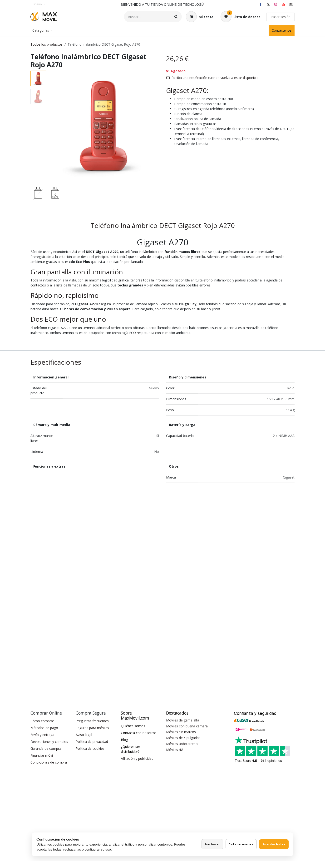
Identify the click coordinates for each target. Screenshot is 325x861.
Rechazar (212, 844)
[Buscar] (176, 16)
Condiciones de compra (48, 762)
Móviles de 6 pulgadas (183, 737)
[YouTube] (283, 4)
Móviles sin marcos (181, 732)
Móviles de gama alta (182, 720)
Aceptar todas (273, 844)
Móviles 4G (174, 749)
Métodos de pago (44, 728)
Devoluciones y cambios (49, 741)
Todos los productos (46, 44)
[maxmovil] (291, 4)
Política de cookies (90, 748)
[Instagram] (275, 4)
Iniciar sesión (281, 17)
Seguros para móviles (92, 728)
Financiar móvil (42, 755)
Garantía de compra (45, 748)
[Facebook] (260, 4)
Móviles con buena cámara (187, 726)
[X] (268, 4)
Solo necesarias (241, 844)
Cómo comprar (42, 721)
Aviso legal (84, 734)
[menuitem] (42, 30)
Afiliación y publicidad (137, 758)
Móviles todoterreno (182, 743)
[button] (53, 126)
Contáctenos (281, 30)
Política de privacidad (92, 741)
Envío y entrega (42, 734)
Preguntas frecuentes (92, 721)
